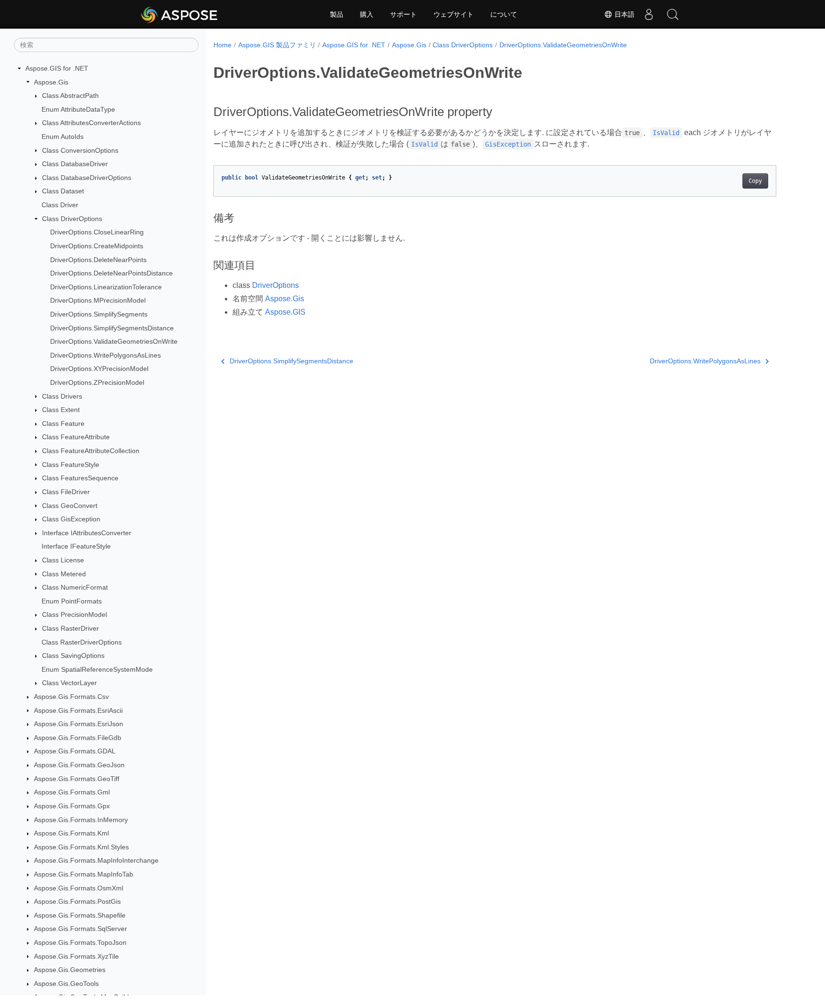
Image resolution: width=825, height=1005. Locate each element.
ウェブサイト (454, 14)
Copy (755, 181)
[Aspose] (179, 14)
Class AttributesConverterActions (91, 123)
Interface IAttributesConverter (86, 533)
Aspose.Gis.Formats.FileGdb (77, 737)
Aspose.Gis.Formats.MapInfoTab (83, 874)
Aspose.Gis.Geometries (70, 969)
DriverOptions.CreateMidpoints (96, 246)
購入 (366, 14)
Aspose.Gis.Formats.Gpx (72, 806)
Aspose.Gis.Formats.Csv (71, 696)
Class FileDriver (66, 492)
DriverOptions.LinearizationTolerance (106, 287)
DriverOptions (275, 285)
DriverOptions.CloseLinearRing (97, 232)
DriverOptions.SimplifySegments (99, 314)
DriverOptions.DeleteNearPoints (98, 260)
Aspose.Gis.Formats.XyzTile (76, 956)
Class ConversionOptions (80, 150)
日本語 (624, 14)
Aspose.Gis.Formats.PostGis (77, 901)
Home (222, 45)
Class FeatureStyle (70, 464)
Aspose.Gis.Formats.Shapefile (80, 915)
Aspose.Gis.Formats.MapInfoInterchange (96, 860)
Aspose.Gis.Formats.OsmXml (78, 888)
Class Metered (64, 574)
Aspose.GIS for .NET (56, 68)
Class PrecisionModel (74, 614)
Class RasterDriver (70, 628)
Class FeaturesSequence (80, 478)
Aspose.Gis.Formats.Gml (72, 792)
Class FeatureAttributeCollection (90, 451)
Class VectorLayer (69, 683)
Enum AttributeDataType (78, 109)
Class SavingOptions (73, 655)
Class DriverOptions (72, 218)
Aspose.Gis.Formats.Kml (71, 833)
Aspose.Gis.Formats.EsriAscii (78, 710)
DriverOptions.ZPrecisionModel (97, 382)
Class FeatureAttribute (76, 437)
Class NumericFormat (75, 587)
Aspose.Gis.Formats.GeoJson (79, 765)
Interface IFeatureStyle (76, 546)
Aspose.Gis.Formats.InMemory (81, 820)
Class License (63, 560)
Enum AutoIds (63, 136)
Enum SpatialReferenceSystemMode (97, 669)
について (503, 14)
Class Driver (60, 205)
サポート (403, 14)
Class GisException (71, 519)
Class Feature (63, 423)
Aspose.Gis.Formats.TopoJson (80, 942)
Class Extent (61, 409)
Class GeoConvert (69, 505)
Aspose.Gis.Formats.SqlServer (80, 928)
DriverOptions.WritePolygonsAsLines (105, 355)
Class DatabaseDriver (75, 164)
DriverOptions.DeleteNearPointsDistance (111, 273)
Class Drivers (62, 396)
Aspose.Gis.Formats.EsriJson (78, 724)
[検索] (673, 14)
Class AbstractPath (70, 95)
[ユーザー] (649, 14)
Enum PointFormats (72, 601)
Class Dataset (63, 191)
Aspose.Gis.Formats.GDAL (75, 751)
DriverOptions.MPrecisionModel (98, 300)
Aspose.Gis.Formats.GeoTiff (76, 779)
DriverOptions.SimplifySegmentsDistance (112, 328)
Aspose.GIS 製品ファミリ (277, 45)
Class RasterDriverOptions (82, 642)
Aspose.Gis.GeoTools (66, 983)
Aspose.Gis (51, 82)
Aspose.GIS (285, 312)
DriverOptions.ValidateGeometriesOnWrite (114, 341)
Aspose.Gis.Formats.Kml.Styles (81, 847)
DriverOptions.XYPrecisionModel (99, 368)
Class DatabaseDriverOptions (86, 177)
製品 (336, 14)
